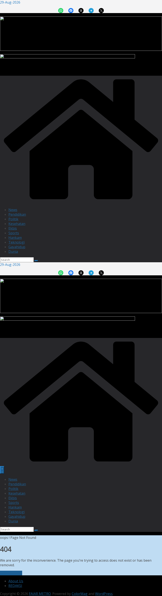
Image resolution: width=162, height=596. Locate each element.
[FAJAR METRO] (81, 201)
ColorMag (80, 593)
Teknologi (16, 242)
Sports (13, 233)
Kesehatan (16, 223)
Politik (13, 219)
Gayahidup (16, 247)
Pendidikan (17, 214)
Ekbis (12, 228)
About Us (15, 581)
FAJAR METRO (40, 593)
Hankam (15, 237)
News (12, 209)
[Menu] (2, 470)
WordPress (104, 593)
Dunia (13, 251)
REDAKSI (15, 585)
